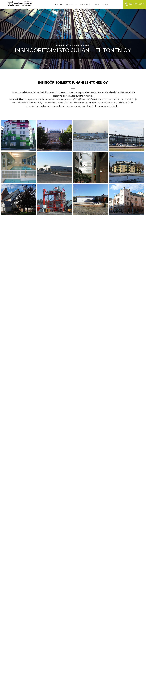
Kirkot (18, 198)
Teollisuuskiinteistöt (54, 166)
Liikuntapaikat (127, 134)
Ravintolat (126, 198)
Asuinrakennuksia (126, 166)
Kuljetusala (54, 198)
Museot (55, 134)
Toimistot (18, 134)
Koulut (90, 198)
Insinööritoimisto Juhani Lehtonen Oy (20, 3)
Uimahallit (18, 166)
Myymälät (90, 134)
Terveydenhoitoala (90, 166)
